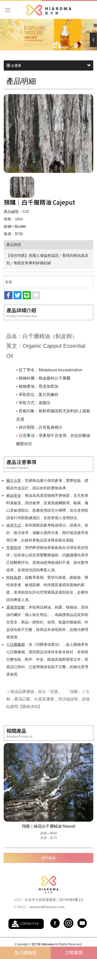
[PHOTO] (48, 133)
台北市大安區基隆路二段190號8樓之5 (54, 900)
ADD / (18, 900)
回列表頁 (48, 858)
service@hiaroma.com (47, 907)
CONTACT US (29, 923)
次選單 (15, 66)
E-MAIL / (21, 907)
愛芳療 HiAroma (48, 10)
